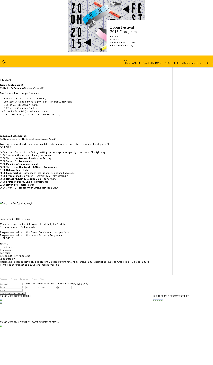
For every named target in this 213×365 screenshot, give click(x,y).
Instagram (24, 279)
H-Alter (21, 224)
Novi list (61, 224)
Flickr (42, 279)
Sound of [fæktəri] (13, 98)
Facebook (4, 279)
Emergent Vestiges (14, 101)
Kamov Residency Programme (46, 235)
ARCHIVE (170, 63)
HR (206, 63)
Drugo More (190, 63)
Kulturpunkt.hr (34, 224)
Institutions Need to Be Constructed (23, 139)
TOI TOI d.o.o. (23, 218)
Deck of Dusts (11, 104)
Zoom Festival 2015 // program (123, 29)
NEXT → (4, 244)
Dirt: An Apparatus (15, 88)
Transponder (26, 161)
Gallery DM (151, 63)
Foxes (7, 111)
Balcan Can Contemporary (45, 232)
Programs (131, 63)
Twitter (14, 279)
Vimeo (34, 279)
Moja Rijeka (50, 224)
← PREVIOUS (6, 238)
